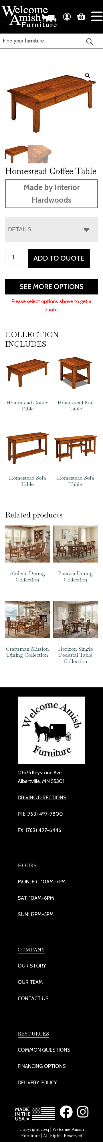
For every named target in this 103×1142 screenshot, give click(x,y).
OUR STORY (32, 966)
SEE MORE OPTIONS (51, 286)
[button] (87, 75)
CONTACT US (33, 998)
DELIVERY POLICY (37, 1082)
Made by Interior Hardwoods (51, 194)
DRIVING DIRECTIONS (42, 797)
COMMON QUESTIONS (44, 1050)
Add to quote (58, 258)
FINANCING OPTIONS (42, 1066)
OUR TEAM (30, 982)
